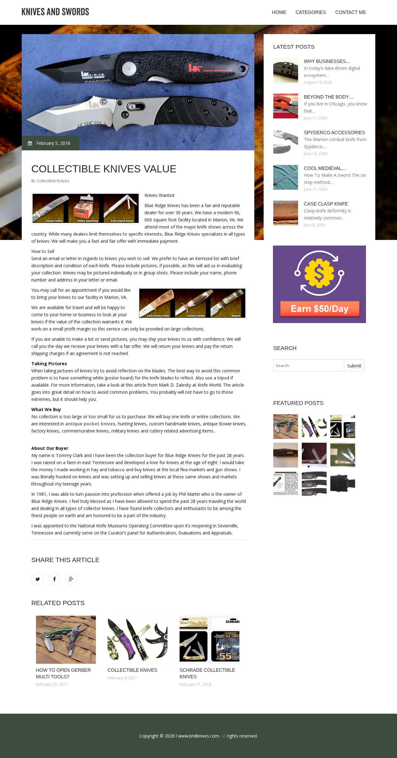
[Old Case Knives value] (314, 455)
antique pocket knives (90, 424)
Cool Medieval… (325, 168)
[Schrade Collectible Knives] (211, 640)
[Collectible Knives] (139, 640)
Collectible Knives (53, 181)
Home (279, 12)
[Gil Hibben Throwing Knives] (314, 483)
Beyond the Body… (329, 97)
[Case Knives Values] (342, 455)
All (223, 736)
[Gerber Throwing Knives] (342, 483)
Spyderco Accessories (334, 132)
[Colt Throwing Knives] (285, 483)
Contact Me (350, 12)
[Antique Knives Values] (285, 455)
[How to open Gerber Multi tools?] (67, 640)
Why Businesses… (327, 61)
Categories (311, 12)
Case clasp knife (326, 203)
